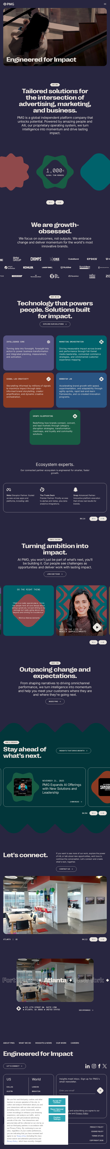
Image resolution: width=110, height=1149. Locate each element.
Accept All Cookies (57, 1102)
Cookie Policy (97, 1131)
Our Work (61, 1043)
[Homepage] (8, 4)
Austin (10, 1091)
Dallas (10, 1087)
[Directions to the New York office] (18, 1008)
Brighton (36, 1091)
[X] (104, 1066)
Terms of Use (97, 1136)
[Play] (97, 627)
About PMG (8, 1043)
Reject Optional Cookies (56, 1110)
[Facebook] (99, 1066)
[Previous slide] (50, 202)
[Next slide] (59, 202)
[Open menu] (105, 4)
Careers (75, 1043)
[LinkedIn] (87, 1066)
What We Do (25, 1043)
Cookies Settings (57, 1118)
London (35, 1087)
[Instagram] (94, 1066)
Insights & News (43, 1043)
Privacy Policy (82, 1113)
